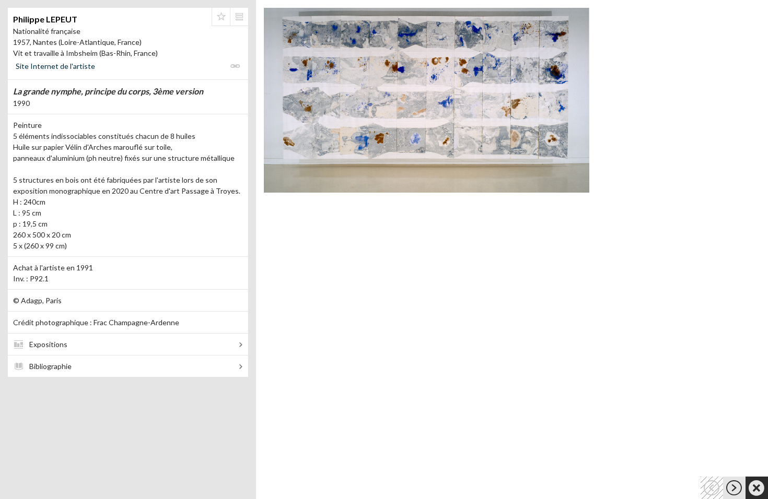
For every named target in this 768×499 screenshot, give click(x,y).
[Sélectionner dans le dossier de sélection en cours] (221, 17)
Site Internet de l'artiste (55, 66)
